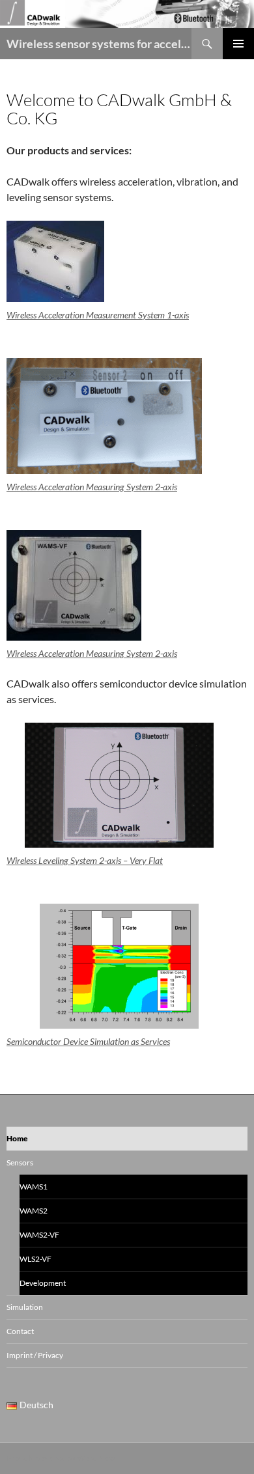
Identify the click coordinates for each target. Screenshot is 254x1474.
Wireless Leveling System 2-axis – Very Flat (85, 860)
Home (17, 1138)
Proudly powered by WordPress (61, 1458)
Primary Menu (238, 43)
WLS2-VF (35, 1259)
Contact (20, 1331)
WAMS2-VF (39, 1235)
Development (43, 1283)
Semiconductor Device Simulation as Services (88, 1041)
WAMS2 (34, 1211)
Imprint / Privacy (35, 1355)
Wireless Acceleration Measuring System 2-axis (92, 486)
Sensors (20, 1162)
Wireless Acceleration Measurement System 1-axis (98, 314)
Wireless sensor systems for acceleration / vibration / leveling (99, 43)
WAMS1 (34, 1186)
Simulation (25, 1307)
